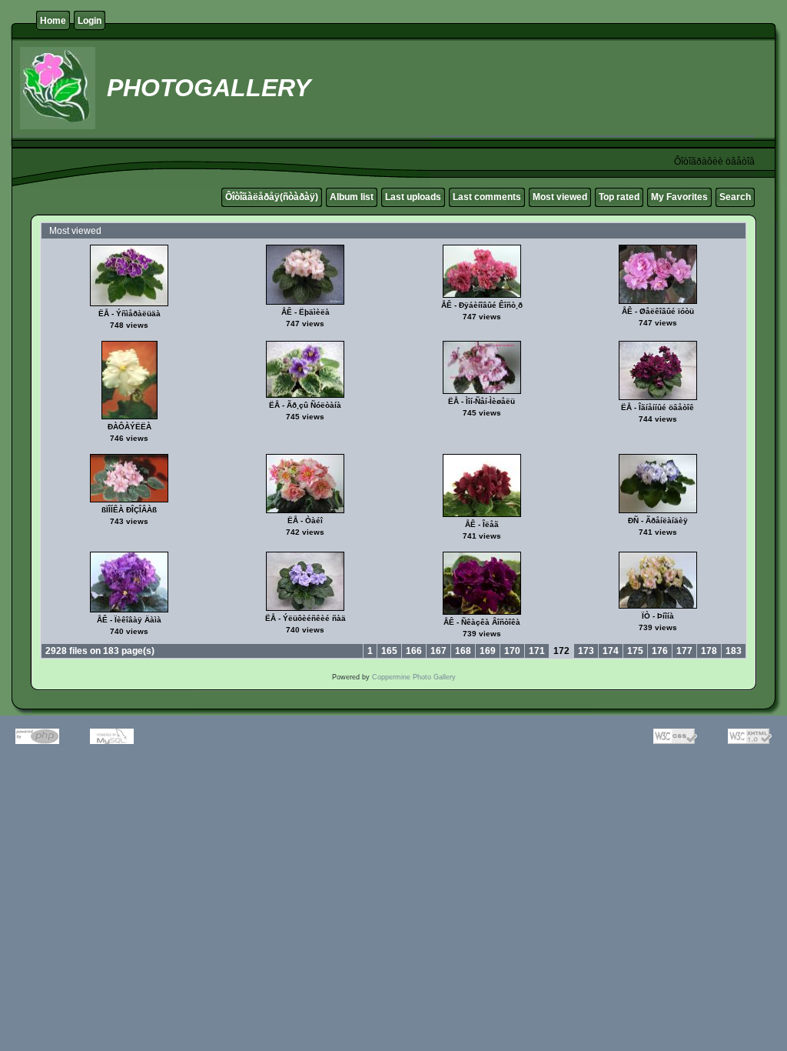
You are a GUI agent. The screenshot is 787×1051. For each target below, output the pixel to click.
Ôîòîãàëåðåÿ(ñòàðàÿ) (271, 197)
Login (89, 20)
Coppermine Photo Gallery (414, 677)
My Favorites (679, 197)
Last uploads (413, 197)
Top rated (619, 197)
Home (53, 20)
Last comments (487, 197)
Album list (352, 197)
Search (735, 197)
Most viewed (560, 197)
